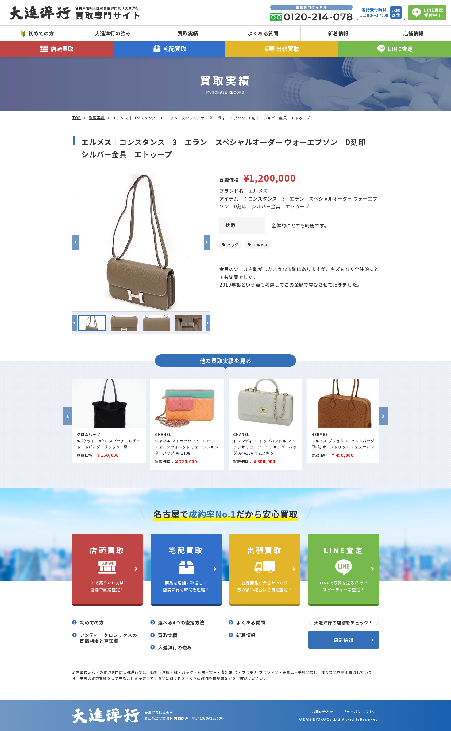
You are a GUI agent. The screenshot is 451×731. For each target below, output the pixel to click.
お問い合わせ (322, 711)
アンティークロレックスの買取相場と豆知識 (108, 638)
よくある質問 (263, 33)
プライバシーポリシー (361, 711)
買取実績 (188, 33)
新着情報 (338, 33)
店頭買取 (62, 49)
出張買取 (287, 49)
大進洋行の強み (113, 33)
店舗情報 (413, 33)
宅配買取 (175, 49)
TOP (76, 117)
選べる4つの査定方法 (181, 623)
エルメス (260, 244)
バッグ (233, 244)
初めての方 (41, 33)
